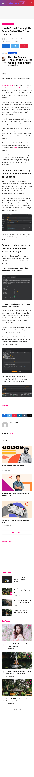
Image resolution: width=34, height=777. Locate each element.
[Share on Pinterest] (24, 46)
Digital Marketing (8, 24)
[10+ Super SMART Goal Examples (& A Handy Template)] (7, 579)
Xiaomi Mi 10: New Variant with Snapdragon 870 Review (16, 700)
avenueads (10, 39)
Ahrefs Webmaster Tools (22, 88)
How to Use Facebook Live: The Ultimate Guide (15, 521)
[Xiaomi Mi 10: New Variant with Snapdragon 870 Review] (17, 687)
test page (5, 440)
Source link (6, 405)
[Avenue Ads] (17, 3)
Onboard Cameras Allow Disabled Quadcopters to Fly (22, 611)
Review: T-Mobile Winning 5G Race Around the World (17, 645)
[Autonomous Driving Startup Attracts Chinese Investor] (7, 602)
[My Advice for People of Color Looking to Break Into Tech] (17, 482)
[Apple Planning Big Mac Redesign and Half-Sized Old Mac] (7, 591)
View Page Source (11, 136)
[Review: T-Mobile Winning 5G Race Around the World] (17, 632)
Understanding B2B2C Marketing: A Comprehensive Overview (13, 466)
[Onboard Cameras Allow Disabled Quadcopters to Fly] (7, 612)
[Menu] (3, 3)
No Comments (7, 41)
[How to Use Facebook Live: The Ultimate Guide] (17, 509)
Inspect (15, 148)
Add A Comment (16, 532)
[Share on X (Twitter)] (15, 46)
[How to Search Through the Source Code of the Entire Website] (17, 60)
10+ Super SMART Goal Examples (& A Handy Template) (20, 579)
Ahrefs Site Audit (7, 85)
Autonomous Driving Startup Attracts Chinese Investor (22, 601)
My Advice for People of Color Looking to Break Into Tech (15, 494)
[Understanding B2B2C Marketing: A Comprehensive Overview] (17, 454)
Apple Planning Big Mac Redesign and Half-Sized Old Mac (22, 591)
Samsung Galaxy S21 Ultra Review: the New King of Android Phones (19, 672)
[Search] (31, 3)
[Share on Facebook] (6, 46)
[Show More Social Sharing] (30, 46)
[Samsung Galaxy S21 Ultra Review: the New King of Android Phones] (17, 660)
